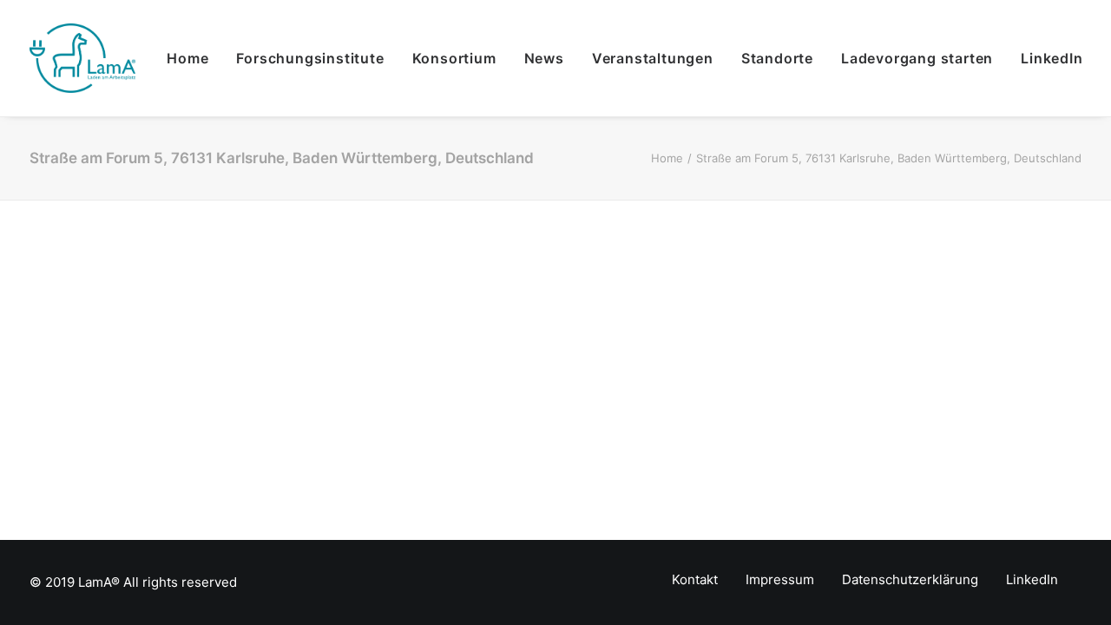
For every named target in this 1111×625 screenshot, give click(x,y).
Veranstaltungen (652, 58)
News (544, 58)
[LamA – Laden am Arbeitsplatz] (82, 58)
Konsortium (454, 58)
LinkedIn (1051, 58)
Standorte (777, 58)
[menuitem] (193, 58)
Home (187, 58)
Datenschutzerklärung (910, 579)
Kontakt (695, 579)
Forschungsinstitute (310, 58)
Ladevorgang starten (917, 58)
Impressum (780, 579)
